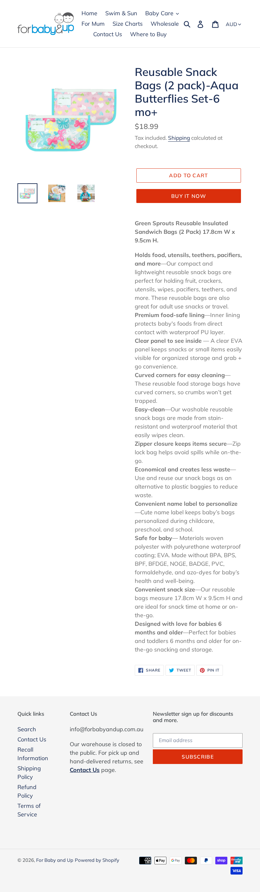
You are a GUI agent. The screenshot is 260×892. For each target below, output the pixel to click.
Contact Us (31, 739)
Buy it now (188, 196)
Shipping (179, 137)
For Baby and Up (54, 860)
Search (26, 729)
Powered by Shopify (97, 860)
